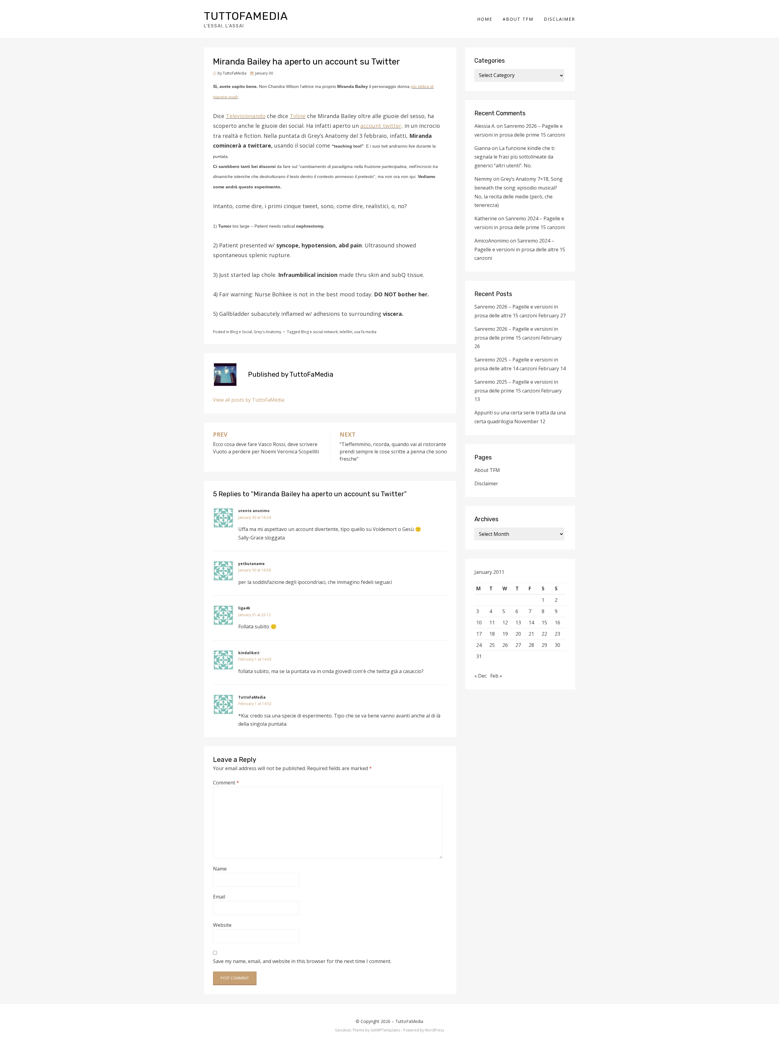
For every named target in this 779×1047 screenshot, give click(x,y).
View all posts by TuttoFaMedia (248, 399)
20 (518, 633)
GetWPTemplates (385, 1030)
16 (557, 622)
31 (479, 656)
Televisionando (245, 116)
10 (479, 622)
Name (220, 868)
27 (518, 645)
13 (518, 622)
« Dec (480, 675)
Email (219, 896)
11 (492, 622)
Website (222, 925)
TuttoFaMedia (246, 16)
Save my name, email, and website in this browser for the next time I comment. (302, 961)
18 (492, 633)
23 (557, 633)
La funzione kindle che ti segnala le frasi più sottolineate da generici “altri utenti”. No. (514, 157)
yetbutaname (251, 563)
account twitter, (381, 125)
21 (531, 633)
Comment (226, 782)
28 (531, 645)
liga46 (244, 608)
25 (492, 645)
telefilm (346, 331)
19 (505, 633)
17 (479, 633)
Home (484, 19)
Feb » (496, 675)
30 (557, 645)
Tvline (298, 116)
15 (544, 622)
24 (479, 645)
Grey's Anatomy (267, 331)
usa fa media (365, 331)
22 (544, 633)
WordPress (434, 1030)
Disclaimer (559, 19)
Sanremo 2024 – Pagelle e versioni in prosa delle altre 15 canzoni (519, 249)
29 (544, 645)
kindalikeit (249, 652)
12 (505, 622)
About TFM (518, 19)
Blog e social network (319, 331)
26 (505, 645)
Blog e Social (241, 331)
